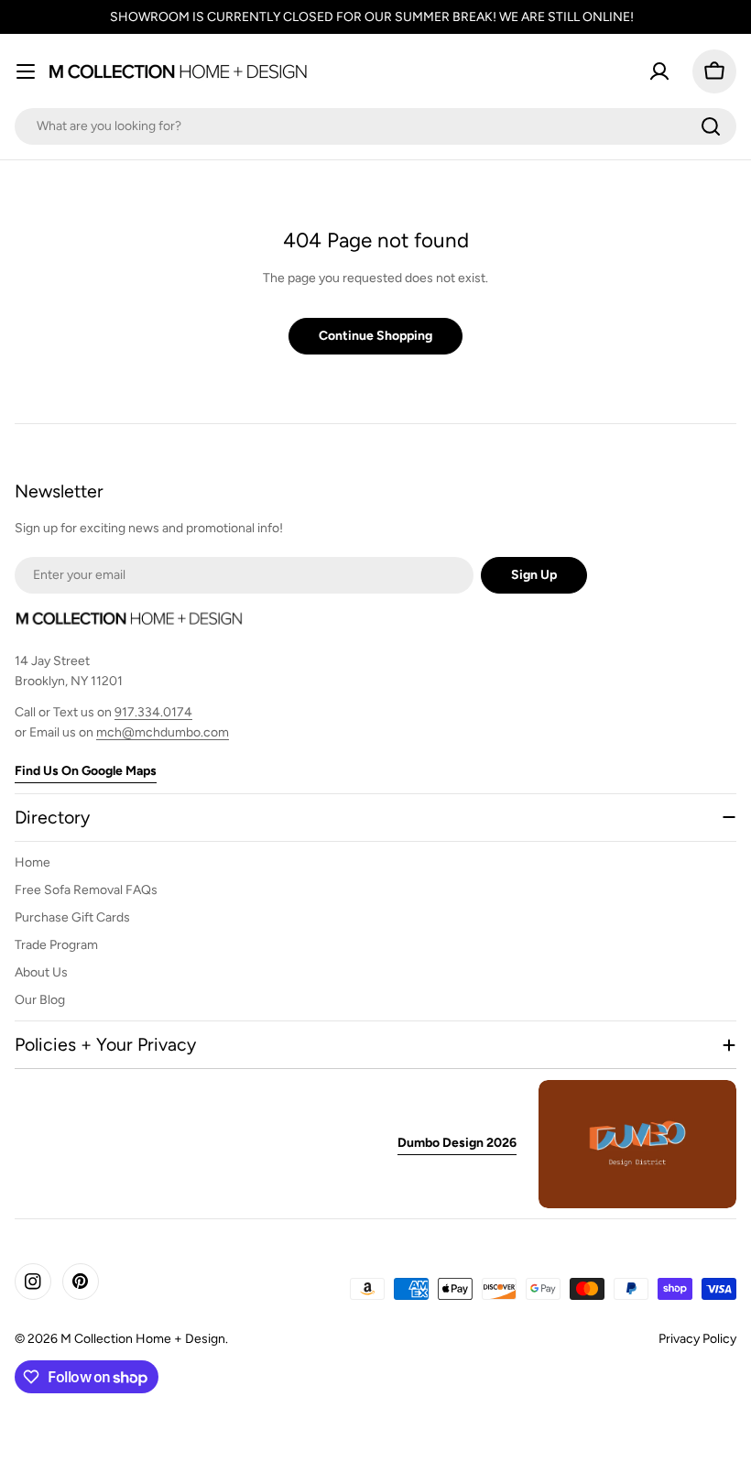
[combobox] (375, 126)
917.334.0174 (153, 712)
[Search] (711, 126)
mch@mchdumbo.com (162, 732)
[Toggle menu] (26, 71)
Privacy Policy (697, 1339)
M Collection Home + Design (142, 1339)
